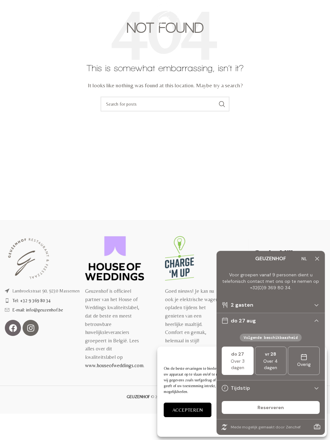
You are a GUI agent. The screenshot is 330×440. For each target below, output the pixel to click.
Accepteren (187, 410)
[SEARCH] (222, 104)
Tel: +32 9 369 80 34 (32, 300)
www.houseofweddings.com (114, 365)
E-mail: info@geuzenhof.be (38, 309)
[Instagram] (31, 328)
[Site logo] (165, 16)
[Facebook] (13, 328)
